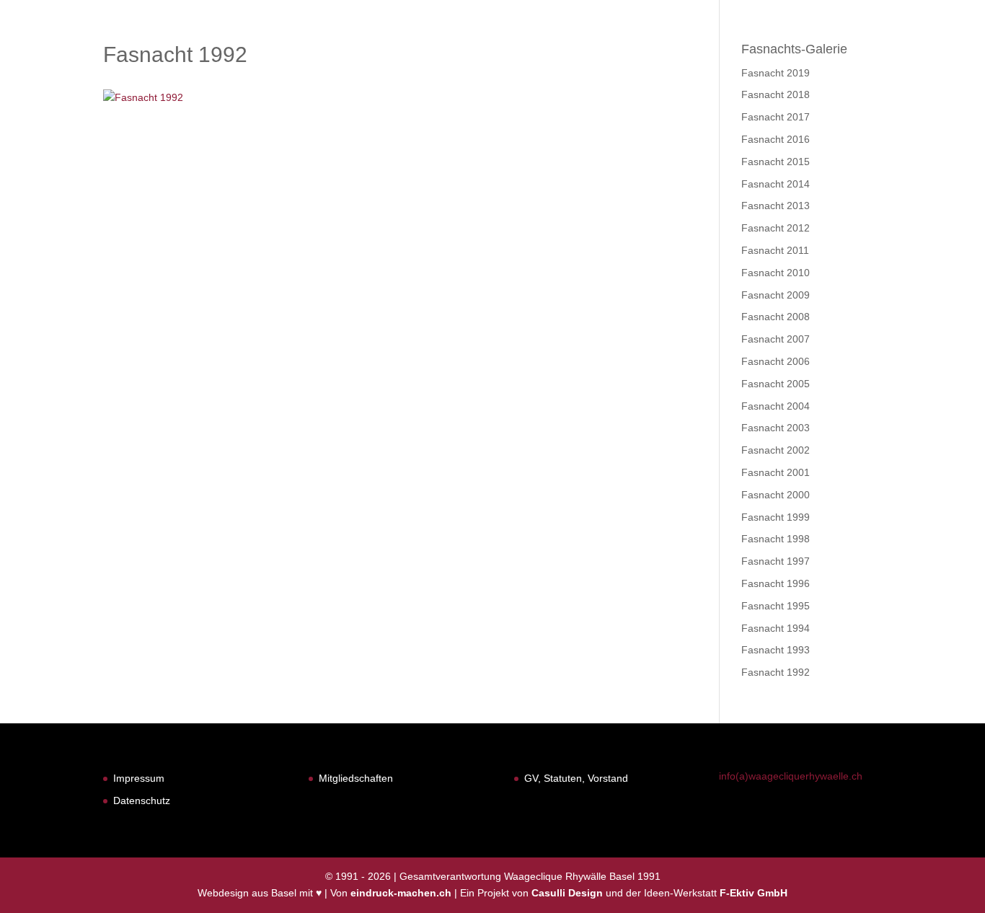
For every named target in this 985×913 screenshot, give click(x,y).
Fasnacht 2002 (775, 450)
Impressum (138, 778)
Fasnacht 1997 (775, 561)
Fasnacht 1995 (775, 606)
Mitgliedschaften (356, 778)
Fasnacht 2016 (775, 139)
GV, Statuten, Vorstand (576, 778)
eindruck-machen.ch (400, 893)
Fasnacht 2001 (775, 472)
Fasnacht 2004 (775, 406)
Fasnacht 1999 (775, 517)
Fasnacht (595, 48)
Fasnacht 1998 (775, 538)
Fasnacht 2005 (775, 383)
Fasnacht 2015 (775, 161)
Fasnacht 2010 (775, 272)
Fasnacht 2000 (775, 494)
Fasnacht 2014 (775, 184)
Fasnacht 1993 (775, 650)
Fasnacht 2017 (775, 117)
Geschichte (680, 48)
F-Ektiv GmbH (753, 893)
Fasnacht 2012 (775, 228)
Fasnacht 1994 (775, 628)
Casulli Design (567, 893)
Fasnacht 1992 (775, 672)
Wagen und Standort (800, 48)
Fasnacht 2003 (775, 427)
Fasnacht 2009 (775, 295)
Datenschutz (141, 800)
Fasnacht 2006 (775, 361)
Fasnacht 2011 (775, 250)
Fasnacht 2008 (775, 316)
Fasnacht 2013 (775, 205)
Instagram (930, 48)
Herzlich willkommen (480, 48)
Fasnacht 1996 (775, 583)
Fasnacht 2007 (775, 339)
